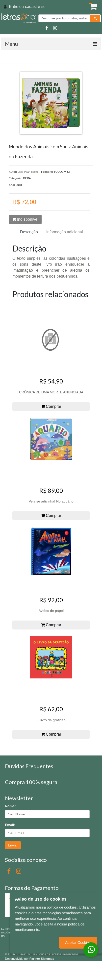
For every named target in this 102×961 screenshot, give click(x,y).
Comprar (53, 406)
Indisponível (27, 219)
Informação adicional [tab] (64, 232)
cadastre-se (35, 6)
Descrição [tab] (29, 232)
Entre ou (16, 6)
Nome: (10, 806)
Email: (10, 825)
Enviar (13, 845)
